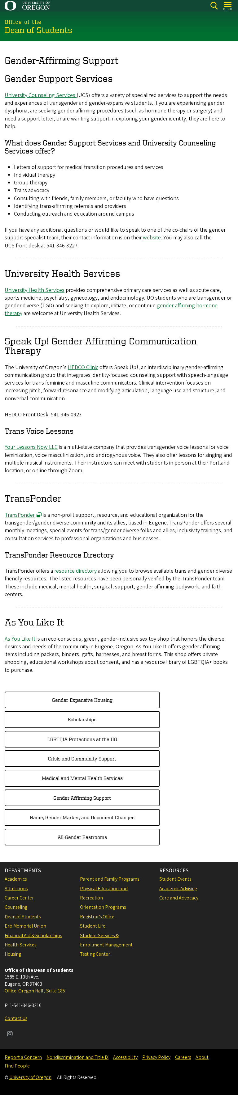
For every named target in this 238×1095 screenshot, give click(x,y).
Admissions (16, 888)
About (202, 1057)
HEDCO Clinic (83, 367)
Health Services (20, 944)
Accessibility (125, 1057)
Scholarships (82, 719)
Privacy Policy (156, 1057)
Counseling (16, 907)
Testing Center (95, 954)
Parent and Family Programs (109, 879)
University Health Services (34, 290)
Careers (183, 1057)
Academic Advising (178, 888)
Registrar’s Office (97, 916)
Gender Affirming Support (82, 798)
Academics (16, 879)
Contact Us (16, 1018)
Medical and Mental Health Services (82, 778)
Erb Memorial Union (25, 926)
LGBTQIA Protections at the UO (82, 739)
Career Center (19, 898)
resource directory (75, 571)
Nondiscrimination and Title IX (77, 1057)
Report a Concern (23, 1057)
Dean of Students (23, 916)
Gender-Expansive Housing (82, 700)
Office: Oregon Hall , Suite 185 (35, 991)
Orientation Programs (103, 907)
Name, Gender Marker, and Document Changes (82, 817)
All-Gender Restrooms (82, 837)
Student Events (175, 879)
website (152, 238)
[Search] (214, 6)
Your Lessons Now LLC (31, 447)
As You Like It (20, 639)
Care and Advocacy (178, 898)
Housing (13, 954)
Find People (17, 1066)
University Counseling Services (41, 95)
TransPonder (20, 515)
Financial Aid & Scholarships (33, 935)
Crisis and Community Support (82, 758)
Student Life (92, 926)
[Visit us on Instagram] (10, 1034)
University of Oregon (30, 1077)
